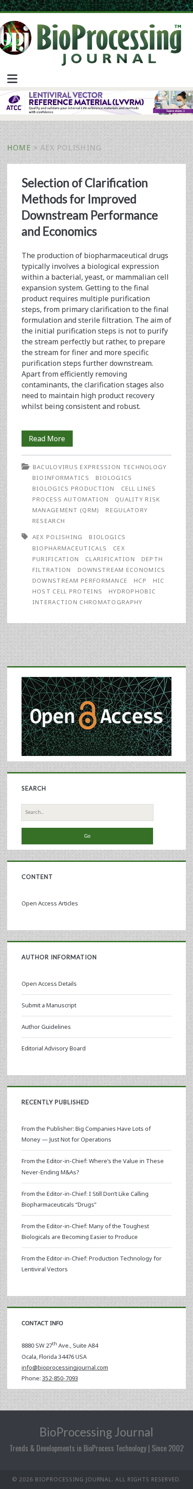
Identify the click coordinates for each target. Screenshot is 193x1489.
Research (48, 521)
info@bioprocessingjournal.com (65, 1367)
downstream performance (80, 580)
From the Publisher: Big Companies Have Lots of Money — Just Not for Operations (86, 1133)
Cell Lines (138, 488)
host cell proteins (67, 591)
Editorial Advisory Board (54, 1048)
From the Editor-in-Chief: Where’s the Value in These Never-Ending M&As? (93, 1166)
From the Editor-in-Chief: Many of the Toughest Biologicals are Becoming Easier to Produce (85, 1231)
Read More (51, 440)
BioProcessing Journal (96, 1432)
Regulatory (126, 510)
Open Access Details (49, 983)
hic (159, 580)
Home (19, 148)
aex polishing (57, 537)
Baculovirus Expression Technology (100, 467)
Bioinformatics (60, 478)
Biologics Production (73, 488)
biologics (107, 537)
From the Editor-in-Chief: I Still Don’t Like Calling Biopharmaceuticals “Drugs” (85, 1199)
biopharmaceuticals (69, 548)
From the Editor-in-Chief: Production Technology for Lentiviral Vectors (92, 1263)
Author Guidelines (46, 1027)
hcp (140, 580)
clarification (110, 559)
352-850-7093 (60, 1378)
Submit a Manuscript (49, 1005)
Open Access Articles (50, 903)
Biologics (114, 478)
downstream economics (122, 570)
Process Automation (70, 499)
